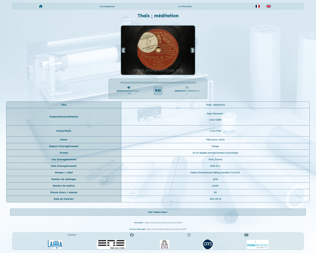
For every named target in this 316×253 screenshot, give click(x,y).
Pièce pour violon (215, 139)
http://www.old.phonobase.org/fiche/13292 (167, 229)
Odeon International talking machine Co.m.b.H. (215, 172)
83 (215, 192)
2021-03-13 (215, 198)
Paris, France (215, 159)
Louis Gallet (215, 119)
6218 (215, 179)
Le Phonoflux (185, 6)
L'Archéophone (107, 6)
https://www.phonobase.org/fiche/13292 (163, 222)
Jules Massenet (215, 113)
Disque (215, 146)
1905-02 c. (215, 166)
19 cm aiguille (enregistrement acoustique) (215, 152)
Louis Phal (215, 130)
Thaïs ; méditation (215, 104)
